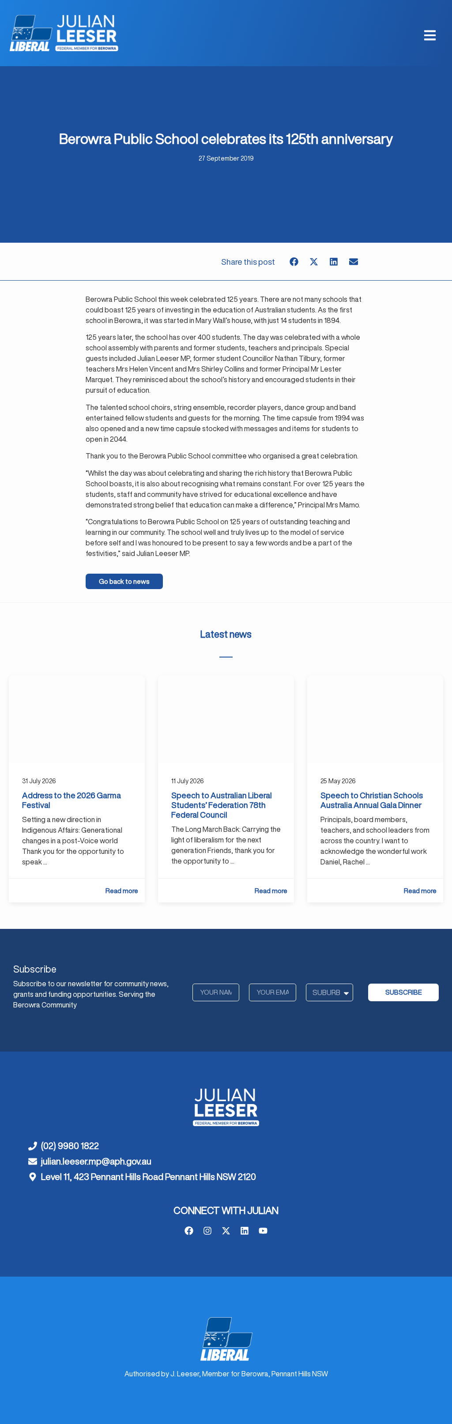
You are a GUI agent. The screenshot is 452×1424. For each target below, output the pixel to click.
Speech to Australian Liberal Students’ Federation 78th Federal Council (221, 805)
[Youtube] (263, 1231)
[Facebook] (189, 1231)
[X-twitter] (226, 1231)
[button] (294, 261)
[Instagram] (207, 1231)
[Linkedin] (244, 1231)
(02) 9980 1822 (70, 1145)
